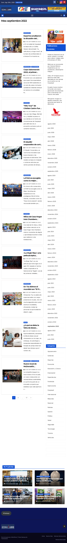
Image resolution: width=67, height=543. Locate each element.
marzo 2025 (51, 197)
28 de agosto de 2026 (12, 483)
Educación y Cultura (54, 368)
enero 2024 (51, 257)
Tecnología (51, 429)
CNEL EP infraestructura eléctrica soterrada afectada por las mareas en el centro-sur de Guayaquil (55, 79)
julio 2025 (51, 180)
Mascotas (51, 399)
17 (26, 398)
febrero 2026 (52, 149)
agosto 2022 (51, 330)
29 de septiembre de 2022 (33, 41)
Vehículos (51, 437)
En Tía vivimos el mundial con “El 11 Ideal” (31, 289)
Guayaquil (26, 102)
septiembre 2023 (53, 274)
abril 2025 (51, 193)
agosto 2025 (51, 175)
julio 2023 (51, 283)
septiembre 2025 (53, 171)
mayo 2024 (51, 240)
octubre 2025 (52, 167)
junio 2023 (51, 287)
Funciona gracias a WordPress (9, 537)
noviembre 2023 (53, 266)
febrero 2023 (52, 305)
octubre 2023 (52, 270)
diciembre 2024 (52, 210)
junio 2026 (51, 132)
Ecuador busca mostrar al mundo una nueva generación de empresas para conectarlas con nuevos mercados (55, 90)
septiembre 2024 (53, 223)
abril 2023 (51, 296)
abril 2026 (51, 141)
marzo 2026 (51, 145)
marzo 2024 (51, 249)
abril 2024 (51, 244)
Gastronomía (35, 66)
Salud (25, 322)
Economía (51, 364)
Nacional (50, 403)
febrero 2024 (52, 253)
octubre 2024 (52, 218)
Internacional (52, 394)
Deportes (51, 360)
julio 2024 (51, 231)
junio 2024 (51, 236)
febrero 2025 (52, 201)
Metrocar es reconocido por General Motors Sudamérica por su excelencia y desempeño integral (55, 67)
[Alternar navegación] (32, 15)
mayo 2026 (51, 137)
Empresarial (27, 33)
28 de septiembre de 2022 (33, 292)
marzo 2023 (51, 300)
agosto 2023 (51, 279)
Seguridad (51, 424)
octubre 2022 (52, 322)
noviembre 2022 (53, 317)
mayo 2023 (51, 292)
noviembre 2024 (53, 214)
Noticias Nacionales (61, 539)
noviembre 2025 (53, 162)
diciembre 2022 (52, 313)
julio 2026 (51, 128)
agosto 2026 (51, 124)
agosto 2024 (52, 227)
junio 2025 (51, 184)
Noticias (50, 407)
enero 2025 (51, 205)
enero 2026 (51, 154)
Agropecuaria (52, 351)
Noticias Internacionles (60, 536)
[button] (61, 15)
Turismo (50, 433)
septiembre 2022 (53, 326)
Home (43, 536)
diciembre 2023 (52, 261)
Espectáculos (52, 377)
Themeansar (4, 538)
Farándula (51, 381)
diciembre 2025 (52, 158)
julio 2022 (51, 335)
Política (50, 416)
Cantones (51, 356)
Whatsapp (6, 513)
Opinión (50, 411)
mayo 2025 (51, 188)
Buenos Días (49, 536)
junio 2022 (51, 339)
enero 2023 (51, 309)
